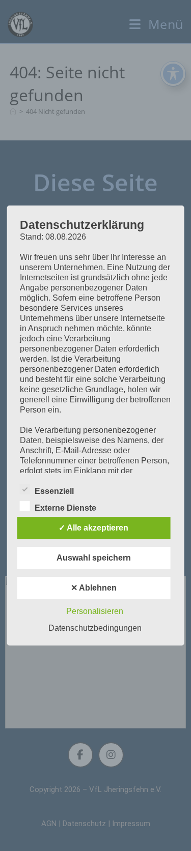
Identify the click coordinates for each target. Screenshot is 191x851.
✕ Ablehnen (94, 587)
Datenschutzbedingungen (95, 628)
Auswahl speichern (94, 557)
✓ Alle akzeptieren (93, 527)
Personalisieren (94, 611)
